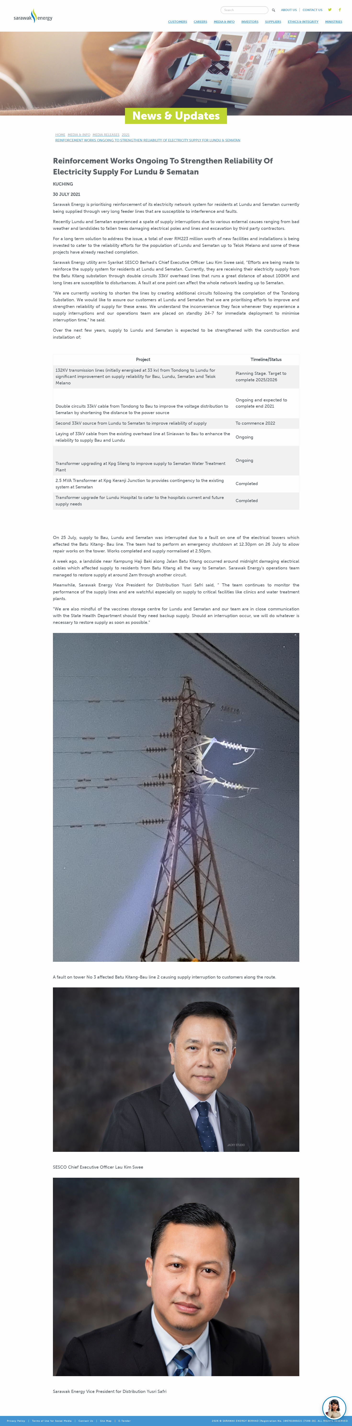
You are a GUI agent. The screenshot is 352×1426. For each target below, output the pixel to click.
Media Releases (106, 135)
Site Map (106, 1421)
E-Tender (125, 1421)
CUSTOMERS (177, 21)
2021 (126, 135)
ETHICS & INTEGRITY (303, 21)
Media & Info (79, 135)
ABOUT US (289, 10)
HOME (60, 135)
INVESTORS (249, 21)
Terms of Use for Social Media (52, 1421)
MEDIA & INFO (224, 21)
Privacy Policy (16, 1421)
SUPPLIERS (273, 21)
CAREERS (200, 21)
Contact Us (86, 1421)
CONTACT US (312, 10)
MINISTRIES (333, 21)
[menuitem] (177, 21)
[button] (273, 10)
